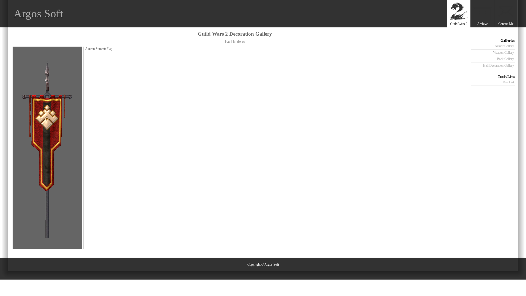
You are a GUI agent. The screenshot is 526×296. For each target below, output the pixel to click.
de (239, 41)
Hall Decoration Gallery (498, 65)
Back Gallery (505, 59)
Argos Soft (38, 13)
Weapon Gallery (503, 53)
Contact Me (505, 24)
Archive (482, 24)
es (243, 41)
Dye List (508, 82)
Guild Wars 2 (458, 24)
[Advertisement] (346, 13)
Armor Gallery (504, 46)
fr (234, 41)
